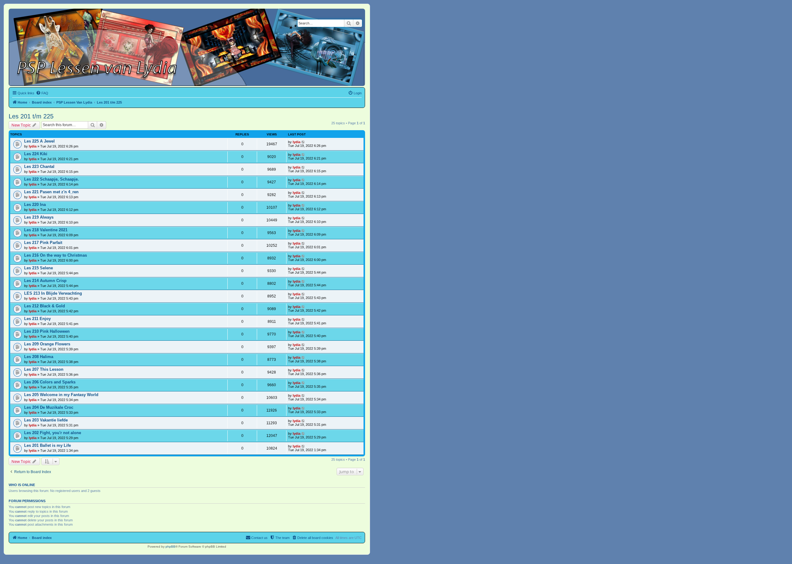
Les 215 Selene (38, 268)
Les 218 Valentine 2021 (45, 230)
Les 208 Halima (38, 356)
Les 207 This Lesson (43, 369)
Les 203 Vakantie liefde (46, 420)
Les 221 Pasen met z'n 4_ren (51, 192)
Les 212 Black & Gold (44, 306)
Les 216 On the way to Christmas (55, 255)
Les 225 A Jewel (39, 141)
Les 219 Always (39, 217)
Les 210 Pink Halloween (47, 331)
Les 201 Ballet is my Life (47, 445)
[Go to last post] (303, 142)
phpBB (170, 546)
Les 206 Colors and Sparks (49, 382)
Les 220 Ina (35, 204)
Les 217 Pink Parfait (43, 242)
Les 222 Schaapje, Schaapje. (51, 179)
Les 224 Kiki (35, 154)
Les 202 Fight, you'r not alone (52, 432)
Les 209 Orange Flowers (47, 344)
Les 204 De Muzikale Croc (48, 407)
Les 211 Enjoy (37, 318)
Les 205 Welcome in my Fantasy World (61, 394)
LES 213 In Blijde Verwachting (53, 293)
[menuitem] (42, 93)
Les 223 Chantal (39, 166)
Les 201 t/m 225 (31, 116)
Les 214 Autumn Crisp (45, 280)
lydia (33, 146)
